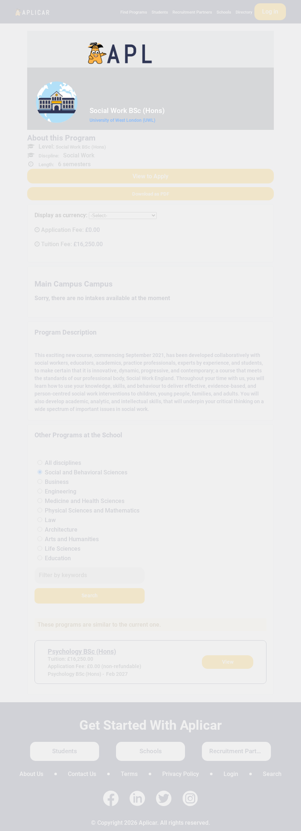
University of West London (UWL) (122, 120)
